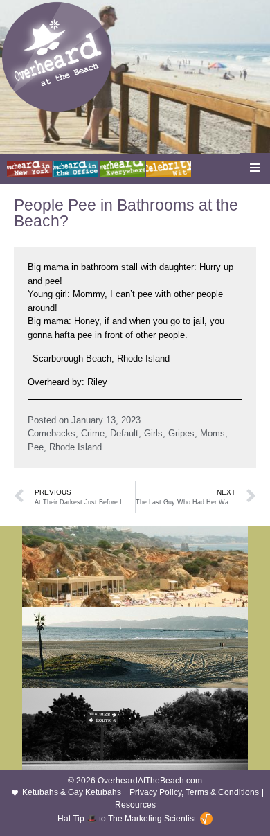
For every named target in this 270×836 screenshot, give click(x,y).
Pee (36, 447)
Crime (93, 433)
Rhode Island (75, 447)
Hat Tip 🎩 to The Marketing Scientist (126, 819)
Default (124, 433)
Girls (153, 433)
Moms (212, 433)
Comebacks (51, 433)
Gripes (181, 433)
